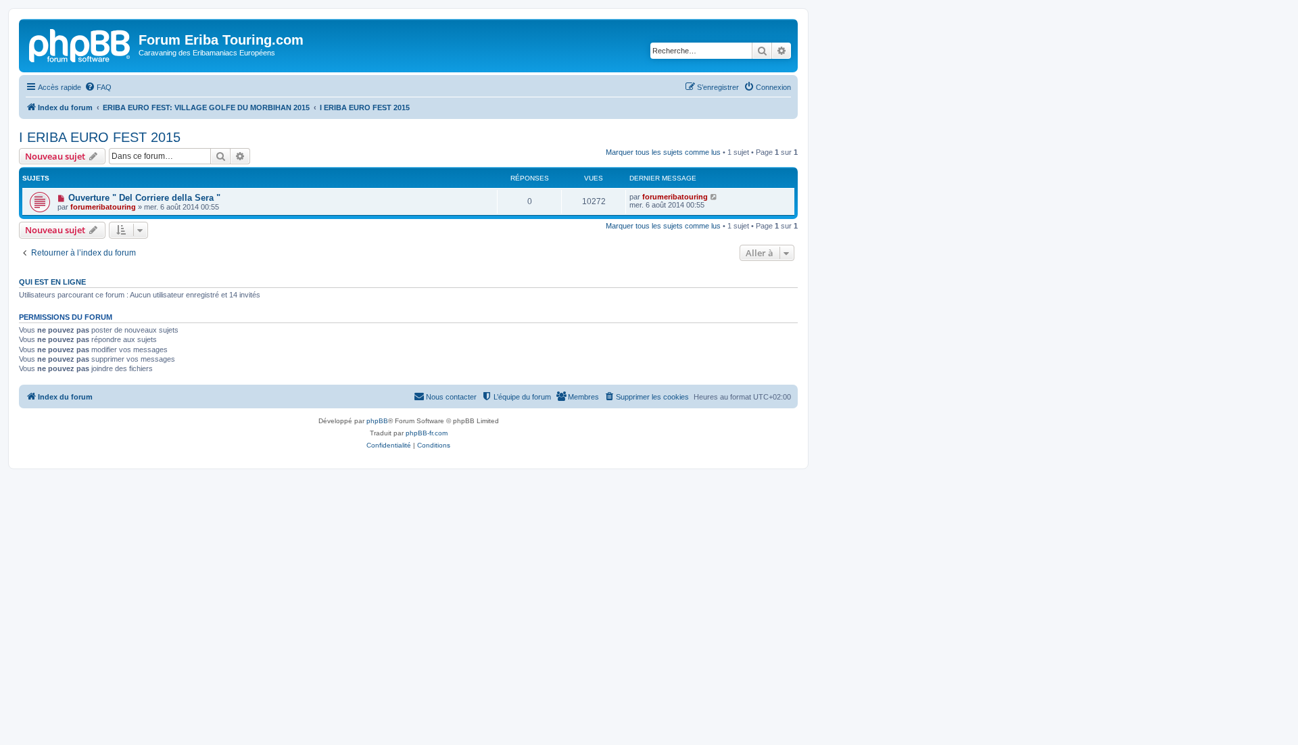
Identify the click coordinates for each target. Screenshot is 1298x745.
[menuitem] (98, 87)
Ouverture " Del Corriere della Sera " (144, 198)
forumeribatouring (103, 207)
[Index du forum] (80, 44)
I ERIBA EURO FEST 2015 (100, 137)
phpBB (377, 421)
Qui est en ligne (52, 282)
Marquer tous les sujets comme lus (663, 152)
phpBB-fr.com (427, 433)
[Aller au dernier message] (714, 197)
